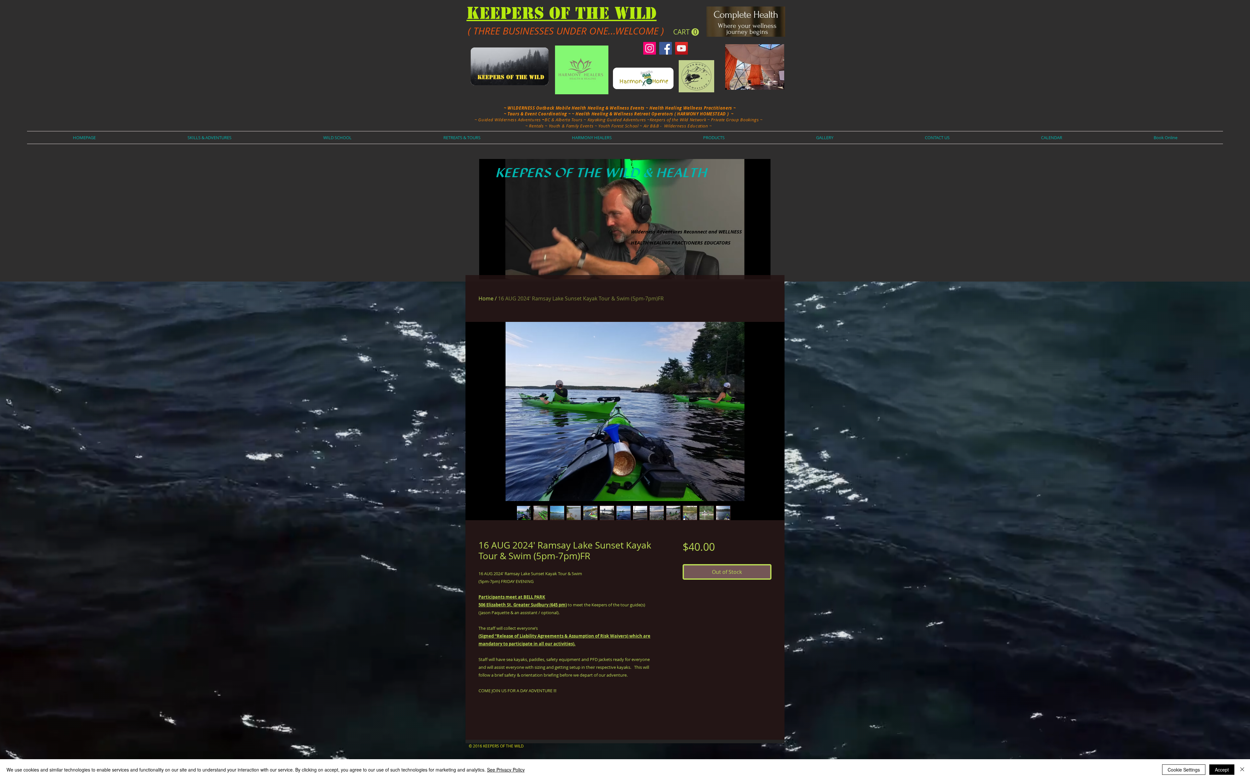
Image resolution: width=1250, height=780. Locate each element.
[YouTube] (681, 48)
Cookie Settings (1184, 769)
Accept (1222, 769)
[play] (754, 273)
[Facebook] (665, 48)
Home (486, 298)
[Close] (1242, 769)
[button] (686, 32)
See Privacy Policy (506, 769)
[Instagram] (649, 48)
